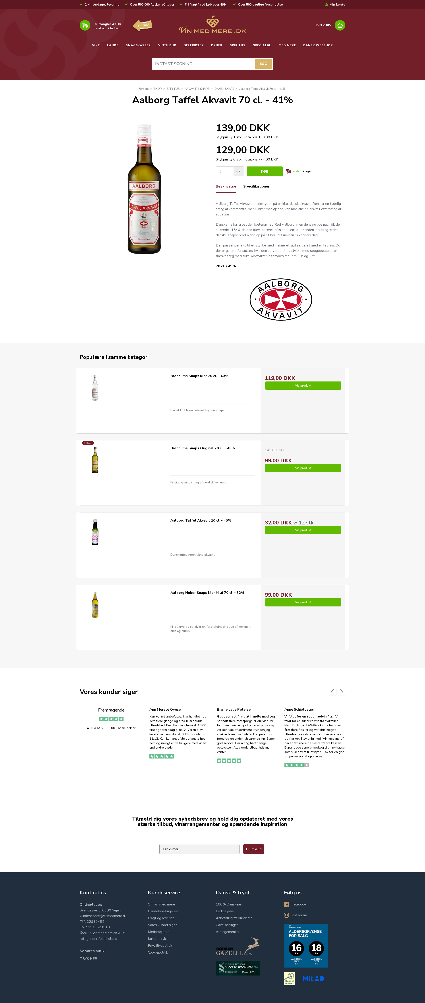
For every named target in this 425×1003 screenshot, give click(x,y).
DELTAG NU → (262, 525)
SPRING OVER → (262, 539)
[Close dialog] (307, 448)
